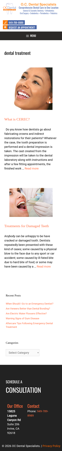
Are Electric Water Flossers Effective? (26, 313)
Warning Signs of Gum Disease (22, 318)
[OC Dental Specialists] (31, 8)
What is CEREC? (17, 119)
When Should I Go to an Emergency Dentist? (29, 303)
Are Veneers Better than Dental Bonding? (28, 308)
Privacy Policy (51, 446)
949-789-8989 (16, 22)
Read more (32, 168)
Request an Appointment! (22, 27)
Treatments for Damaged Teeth (26, 226)
